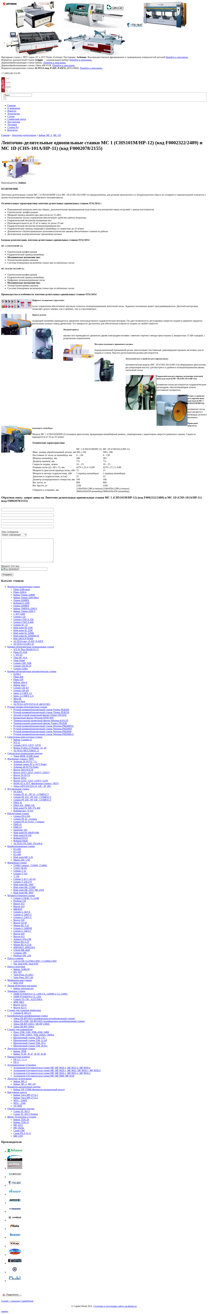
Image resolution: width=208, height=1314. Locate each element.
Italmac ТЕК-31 (21, 1122)
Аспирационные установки (21, 1065)
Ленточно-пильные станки (21, 1048)
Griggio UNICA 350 (23, 619)
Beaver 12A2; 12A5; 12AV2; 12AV (30, 780)
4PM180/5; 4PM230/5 (24, 947)
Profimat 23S (19, 901)
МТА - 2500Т (20, 1100)
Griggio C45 (19, 616)
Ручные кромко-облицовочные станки (27, 707)
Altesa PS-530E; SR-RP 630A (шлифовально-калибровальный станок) (49, 1021)
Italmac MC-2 (20, 1081)
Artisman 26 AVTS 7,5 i (25, 761)
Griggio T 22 (19, 871)
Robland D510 (20, 838)
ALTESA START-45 (23, 644)
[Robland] (14, 1263)
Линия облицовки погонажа (22, 985)
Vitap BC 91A (20, 657)
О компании (13, 108)
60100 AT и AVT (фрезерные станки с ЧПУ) (36, 783)
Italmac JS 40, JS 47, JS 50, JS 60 (29, 1054)
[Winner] (14, 1194)
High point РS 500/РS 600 (26, 832)
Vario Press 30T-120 (23, 977)
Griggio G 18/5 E (21, 912)
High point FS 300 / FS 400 (26, 808)
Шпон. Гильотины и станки (21, 1117)
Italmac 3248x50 (21, 969)
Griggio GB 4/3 (21, 687)
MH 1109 (18, 1136)
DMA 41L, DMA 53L (24, 805)
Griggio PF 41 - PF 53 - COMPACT (31, 794)
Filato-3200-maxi (21, 589)
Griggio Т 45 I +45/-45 (24, 879)
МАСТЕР (18, 983)
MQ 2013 (18, 1125)
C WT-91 (18, 655)
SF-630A (17, 791)
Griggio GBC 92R (22, 663)
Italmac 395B (19, 1051)
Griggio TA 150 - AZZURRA (27, 999)
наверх (4, 1311)
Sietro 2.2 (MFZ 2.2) (23, 696)
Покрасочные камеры (18, 1056)
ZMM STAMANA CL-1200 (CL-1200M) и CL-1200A (40, 994)
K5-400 (17, 854)
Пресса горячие (15, 958)
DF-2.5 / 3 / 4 (19, 1059)
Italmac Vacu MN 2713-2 (25, 1097)
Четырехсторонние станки (21, 895)
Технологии (13, 113)
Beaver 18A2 (19, 778)
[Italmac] (14, 1185)
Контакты (12, 130)
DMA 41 (17, 802)
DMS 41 (17, 824)
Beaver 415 (19, 903)
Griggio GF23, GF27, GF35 (27, 745)
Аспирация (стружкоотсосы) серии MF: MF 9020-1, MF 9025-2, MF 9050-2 (51, 1067)
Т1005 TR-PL (20, 868)
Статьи (11, 116)
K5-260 (17, 849)
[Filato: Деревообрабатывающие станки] (14, 1228)
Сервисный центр (16, 119)
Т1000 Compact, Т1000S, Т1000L (30, 865)
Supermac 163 (20, 830)
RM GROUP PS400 (23, 638)
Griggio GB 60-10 (22, 666)
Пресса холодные (16, 966)
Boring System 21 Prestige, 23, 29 (29, 748)
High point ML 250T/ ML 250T (28, 890)
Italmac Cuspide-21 (22, 739)
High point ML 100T (23, 884)
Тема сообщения (9, 532)
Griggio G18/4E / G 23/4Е (26, 898)
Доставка (12, 124)
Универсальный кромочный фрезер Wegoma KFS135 (40, 720)
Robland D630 (20, 841)
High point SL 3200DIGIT (26, 636)
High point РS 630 (22, 835)
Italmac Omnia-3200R (24, 595)
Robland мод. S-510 (23, 810)
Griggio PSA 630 (21, 816)
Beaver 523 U (20, 1004)
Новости (11, 111)
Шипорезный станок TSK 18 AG (30, 1045)
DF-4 (16, 1062)
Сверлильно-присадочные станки (24, 737)
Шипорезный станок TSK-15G (29, 1037)
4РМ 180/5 (18, 1002)
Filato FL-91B (20, 652)
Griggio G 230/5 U (22, 917)
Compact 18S (19, 953)
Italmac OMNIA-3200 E (25, 608)
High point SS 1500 (23, 627)
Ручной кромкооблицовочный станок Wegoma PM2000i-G (43, 734)
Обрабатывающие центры (20, 1108)
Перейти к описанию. (177, 57)
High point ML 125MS (24, 887)
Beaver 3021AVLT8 (23, 769)
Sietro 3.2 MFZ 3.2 (22, 693)
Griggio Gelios (20, 668)
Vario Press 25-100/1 (23, 974)
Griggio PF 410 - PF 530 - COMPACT (32, 797)
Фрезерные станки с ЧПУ (20, 759)
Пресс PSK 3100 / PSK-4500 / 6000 (31, 1032)
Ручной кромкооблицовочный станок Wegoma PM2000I (42, 731)
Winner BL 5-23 (21, 925)
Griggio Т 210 (20, 873)
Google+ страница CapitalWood (17, 1301)
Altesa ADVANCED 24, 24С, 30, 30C (32, 786)
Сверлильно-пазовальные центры (24, 753)
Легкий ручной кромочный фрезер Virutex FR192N (40, 715)
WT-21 (16, 742)
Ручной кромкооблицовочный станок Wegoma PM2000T (42, 728)
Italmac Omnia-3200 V (24, 611)
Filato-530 (18, 679)
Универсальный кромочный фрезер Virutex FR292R (40, 723)
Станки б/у (13, 127)
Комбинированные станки (21, 846)
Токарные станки (16, 991)
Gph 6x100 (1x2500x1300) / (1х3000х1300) (35, 961)
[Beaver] (14, 1237)
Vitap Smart (19, 660)
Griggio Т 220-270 (22, 882)
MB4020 (17, 909)
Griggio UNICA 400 (23, 622)
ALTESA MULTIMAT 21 (26, 750)
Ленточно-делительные (24, 135)
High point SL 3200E (23, 633)
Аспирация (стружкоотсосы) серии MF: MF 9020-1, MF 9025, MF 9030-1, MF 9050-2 (57, 1070)
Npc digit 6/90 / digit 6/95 (25, 963)
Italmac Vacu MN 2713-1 (25, 1095)
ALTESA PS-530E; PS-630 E (27, 843)
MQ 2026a (18, 1127)
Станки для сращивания (19, 1029)
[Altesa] (14, 1168)
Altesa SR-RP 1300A (23, 1026)
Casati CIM (19, 1130)
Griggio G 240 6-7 (22, 931)
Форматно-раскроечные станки (23, 586)
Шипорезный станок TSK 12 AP (30, 1040)
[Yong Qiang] (14, 1211)
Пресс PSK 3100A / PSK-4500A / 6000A (33, 1035)
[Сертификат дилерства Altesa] (6, 91)
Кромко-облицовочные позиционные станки (30, 646)
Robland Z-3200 (21, 603)
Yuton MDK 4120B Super (26, 756)
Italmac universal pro (23, 988)
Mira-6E (17, 698)
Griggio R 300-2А (22, 1013)
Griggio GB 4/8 (21, 690)
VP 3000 (17, 1106)
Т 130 (16, 876)
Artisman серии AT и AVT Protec (30, 764)
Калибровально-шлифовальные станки (27, 1015)
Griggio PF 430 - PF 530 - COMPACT (32, 800)
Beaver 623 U (20, 1007)
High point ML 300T (23, 892)
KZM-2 (17, 674)
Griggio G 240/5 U (22, 914)
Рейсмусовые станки (18, 813)
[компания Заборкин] (14, 1151)
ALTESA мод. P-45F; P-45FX (28, 641)
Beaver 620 (19, 933)
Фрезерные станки (17, 862)
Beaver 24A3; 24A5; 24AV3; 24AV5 (31, 772)
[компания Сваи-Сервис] (14, 1159)
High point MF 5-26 (23, 857)
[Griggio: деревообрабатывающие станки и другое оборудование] (14, 1177)
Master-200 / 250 (21, 860)
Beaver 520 (19, 920)
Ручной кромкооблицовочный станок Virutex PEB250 (41, 712)
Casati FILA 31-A (22, 1133)
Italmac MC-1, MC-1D (50, 135)
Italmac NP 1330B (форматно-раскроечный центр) (39, 1089)
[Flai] (14, 1280)
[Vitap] (14, 1246)
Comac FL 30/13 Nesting (25, 1114)
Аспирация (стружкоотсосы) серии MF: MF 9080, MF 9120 (43, 1076)
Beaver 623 (19, 936)
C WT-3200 (19, 614)
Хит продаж (13, 122)
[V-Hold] (14, 1220)
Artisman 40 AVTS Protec (26, 767)
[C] (14, 1272)
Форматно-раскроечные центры (24, 1086)
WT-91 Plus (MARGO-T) (26, 649)
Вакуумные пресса (17, 1092)
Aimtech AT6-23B (22, 939)
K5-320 (17, 851)
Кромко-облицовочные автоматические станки (31, 671)
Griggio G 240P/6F (22, 928)
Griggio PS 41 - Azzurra (25, 819)
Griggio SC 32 (20, 625)
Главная (11, 105)
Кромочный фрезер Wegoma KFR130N (33, 718)
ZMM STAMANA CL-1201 (27, 996)
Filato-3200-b (19, 592)
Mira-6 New (19, 701)
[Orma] (14, 1202)
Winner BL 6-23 (21, 942)
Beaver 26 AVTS (21, 775)
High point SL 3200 (23, 630)
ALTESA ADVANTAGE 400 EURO (31, 704)
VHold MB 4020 (21, 950)
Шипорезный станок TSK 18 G (29, 1043)
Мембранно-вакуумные (19, 980)
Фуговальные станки (18, 789)
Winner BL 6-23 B (22, 944)
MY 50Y (17, 972)
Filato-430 (18, 677)
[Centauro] (14, 1254)
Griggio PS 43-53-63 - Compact (28, 821)
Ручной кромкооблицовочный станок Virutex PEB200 (41, 709)
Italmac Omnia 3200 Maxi (26, 597)
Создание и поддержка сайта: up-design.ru (115, 1306)
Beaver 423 (19, 906)
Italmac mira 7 (20, 685)
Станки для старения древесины (24, 1010)
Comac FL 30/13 (21, 1111)
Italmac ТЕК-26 (21, 1119)
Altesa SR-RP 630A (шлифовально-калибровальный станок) (44, 1018)
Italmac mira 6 (20, 682)
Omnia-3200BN (21, 600)
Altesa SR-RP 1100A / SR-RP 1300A (31, 1024)
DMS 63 (17, 827)
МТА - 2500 (19, 1103)
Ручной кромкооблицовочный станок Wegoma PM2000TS (43, 726)
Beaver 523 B (20, 923)
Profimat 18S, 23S (22, 955)
